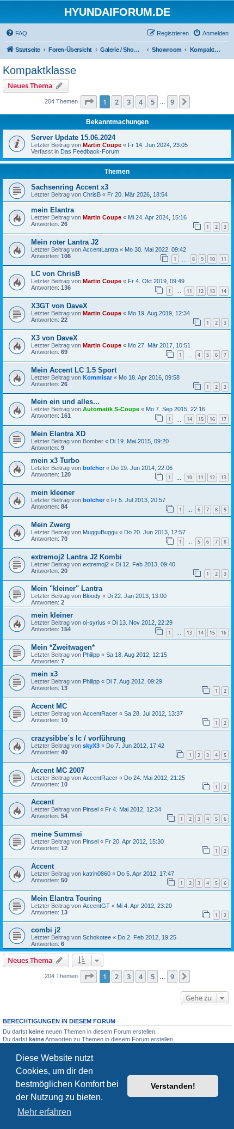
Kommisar (97, 377)
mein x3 (44, 674)
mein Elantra (52, 210)
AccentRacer (100, 713)
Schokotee (97, 937)
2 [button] (117, 102)
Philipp (91, 654)
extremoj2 (96, 564)
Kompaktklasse (39, 70)
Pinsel (90, 809)
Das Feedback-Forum (89, 151)
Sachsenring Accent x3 (69, 187)
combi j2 (45, 930)
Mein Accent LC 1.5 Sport (73, 370)
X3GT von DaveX (59, 306)
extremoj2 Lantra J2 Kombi (76, 557)
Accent (42, 802)
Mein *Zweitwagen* (63, 647)
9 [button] (172, 102)
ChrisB (92, 194)
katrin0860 (96, 873)
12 (201, 291)
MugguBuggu (100, 532)
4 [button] (141, 102)
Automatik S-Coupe (111, 409)
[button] (89, 101)
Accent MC (49, 706)
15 (201, 419)
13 (212, 291)
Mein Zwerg (50, 525)
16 (212, 419)
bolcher (93, 468)
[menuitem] (16, 33)
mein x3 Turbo (55, 460)
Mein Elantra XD (58, 434)
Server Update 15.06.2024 (73, 137)
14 (223, 291)
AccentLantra (100, 249)
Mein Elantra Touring (66, 898)
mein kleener (53, 493)
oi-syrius (94, 622)
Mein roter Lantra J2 (64, 242)
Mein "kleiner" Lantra (66, 588)
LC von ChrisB (55, 274)
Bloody (92, 596)
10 (212, 259)
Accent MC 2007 (57, 770)
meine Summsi (56, 834)
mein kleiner (52, 615)
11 (223, 259)
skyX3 (91, 745)
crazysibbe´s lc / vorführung (78, 738)
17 (223, 419)
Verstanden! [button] (173, 1086)
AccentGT (96, 905)
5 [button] (153, 102)
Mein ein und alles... (65, 402)
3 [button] (129, 102)
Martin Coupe (102, 145)
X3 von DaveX (54, 338)
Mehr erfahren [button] (44, 1111)
